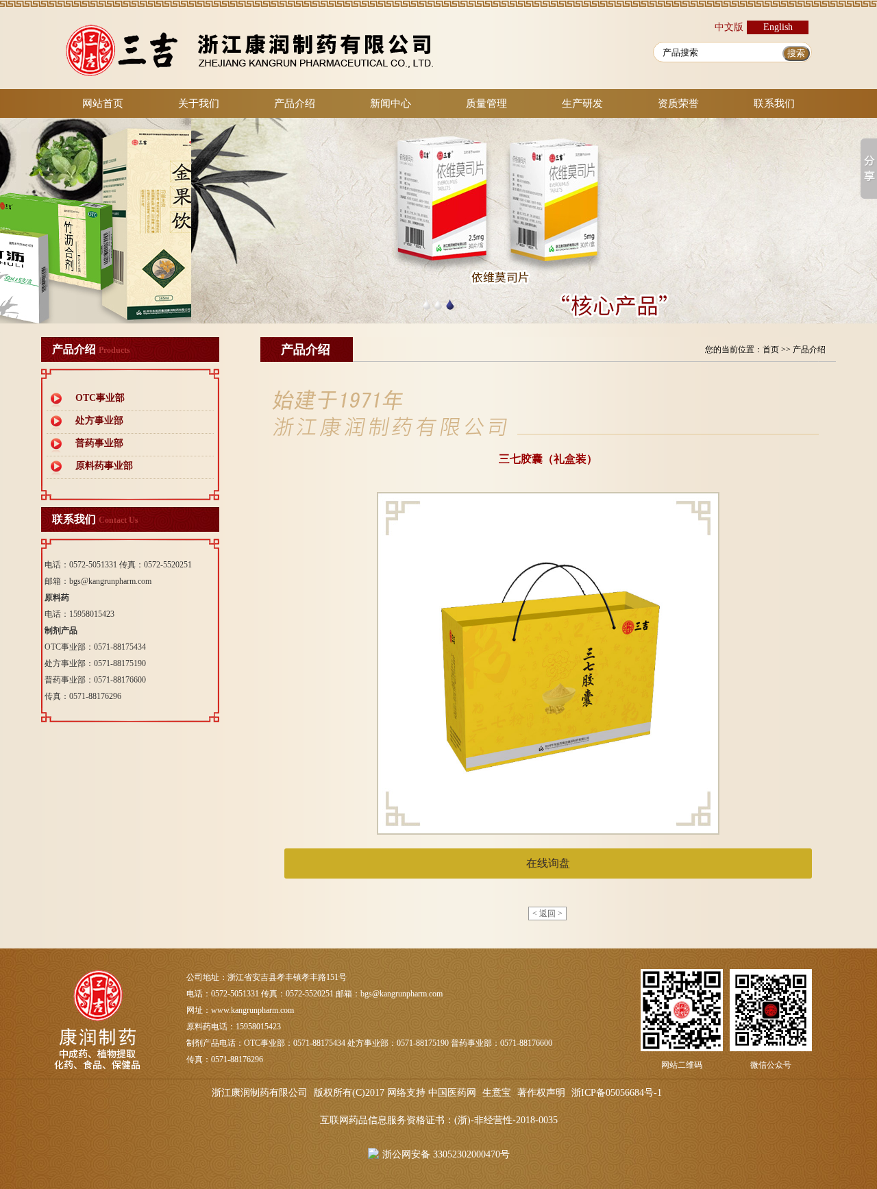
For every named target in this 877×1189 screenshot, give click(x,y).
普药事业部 (99, 443)
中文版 (729, 27)
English (778, 27)
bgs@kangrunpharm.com (110, 581)
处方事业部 (99, 420)
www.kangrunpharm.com (252, 1010)
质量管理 (486, 103)
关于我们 (198, 103)
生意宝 (496, 1093)
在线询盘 (548, 863)
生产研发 (582, 103)
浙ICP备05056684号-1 (616, 1093)
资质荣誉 (678, 103)
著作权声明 (541, 1093)
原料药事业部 (104, 466)
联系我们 (774, 103)
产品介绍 (294, 103)
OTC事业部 (100, 398)
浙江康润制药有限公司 (260, 1093)
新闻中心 (390, 103)
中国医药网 (452, 1093)
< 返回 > (547, 913)
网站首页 (102, 103)
